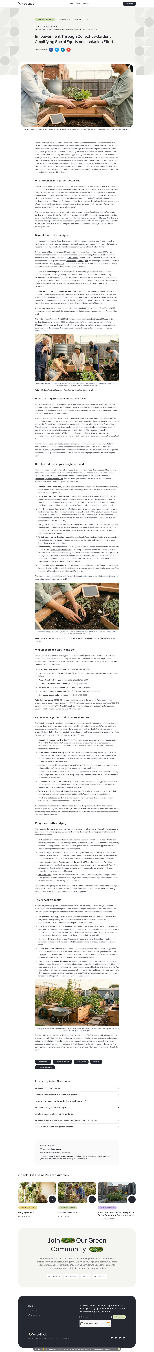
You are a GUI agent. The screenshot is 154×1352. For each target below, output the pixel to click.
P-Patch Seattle (77, 885)
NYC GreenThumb (45, 840)
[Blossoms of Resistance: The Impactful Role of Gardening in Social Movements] (117, 1201)
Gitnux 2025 (72, 258)
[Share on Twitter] (57, 50)
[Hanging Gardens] (37, 1201)
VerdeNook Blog (54, 1338)
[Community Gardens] (77, 1201)
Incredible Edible (44, 875)
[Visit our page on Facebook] (112, 1337)
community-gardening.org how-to (49, 479)
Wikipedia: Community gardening (49, 325)
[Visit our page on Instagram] (116, 1337)
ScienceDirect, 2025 (44, 277)
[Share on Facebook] (51, 50)
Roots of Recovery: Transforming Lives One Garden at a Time (72, 390)
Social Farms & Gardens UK (54, 888)
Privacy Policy (65, 1338)
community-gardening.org (99, 215)
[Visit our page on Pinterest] (124, 1337)
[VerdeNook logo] (26, 3)
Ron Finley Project (45, 852)
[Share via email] (68, 50)
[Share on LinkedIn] (63, 50)
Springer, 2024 (44, 954)
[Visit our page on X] (120, 1337)
